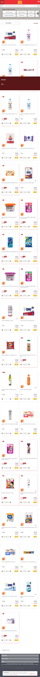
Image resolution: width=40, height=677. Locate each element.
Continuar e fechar (32, 673)
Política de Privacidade (14, 674)
